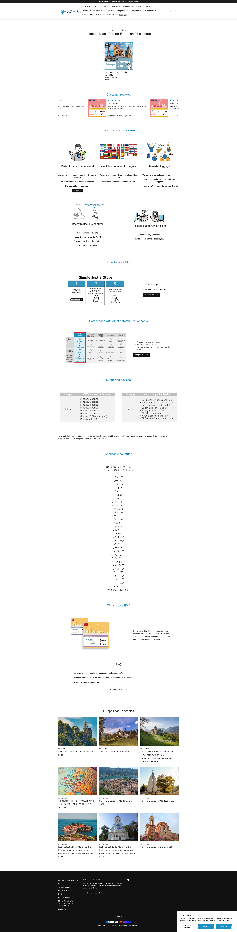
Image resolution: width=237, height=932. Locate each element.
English (117, 917)
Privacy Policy (63, 909)
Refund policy (77, 190)
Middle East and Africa (145, 6)
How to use (111, 11)
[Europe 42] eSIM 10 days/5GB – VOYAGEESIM (71, 116)
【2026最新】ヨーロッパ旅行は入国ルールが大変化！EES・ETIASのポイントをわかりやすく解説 (76, 804)
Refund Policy (63, 890)
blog (156, 11)
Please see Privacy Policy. (219, 920)
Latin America (127, 6)
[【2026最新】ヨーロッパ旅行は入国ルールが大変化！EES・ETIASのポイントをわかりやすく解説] (77, 781)
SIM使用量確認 (121, 15)
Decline (224, 926)
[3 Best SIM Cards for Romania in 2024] (118, 731)
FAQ (127, 11)
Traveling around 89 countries (93, 11)
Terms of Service (64, 887)
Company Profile (64, 897)
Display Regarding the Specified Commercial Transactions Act (66, 903)
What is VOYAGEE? (89, 15)
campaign (121, 11)
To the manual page (151, 295)
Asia (84, 6)
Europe (92, 6)
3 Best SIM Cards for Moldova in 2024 (157, 801)
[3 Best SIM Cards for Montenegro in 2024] (118, 781)
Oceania (115, 6)
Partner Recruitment (106, 15)
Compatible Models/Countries (68, 880)
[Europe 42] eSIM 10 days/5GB (126, 116)
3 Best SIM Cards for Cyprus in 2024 (157, 847)
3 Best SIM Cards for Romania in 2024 (117, 751)
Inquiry (60, 894)
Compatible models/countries (142, 11)
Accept (206, 926)
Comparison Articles (141, 355)
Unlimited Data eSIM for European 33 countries (118, 34)
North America (103, 6)
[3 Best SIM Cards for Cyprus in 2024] (159, 827)
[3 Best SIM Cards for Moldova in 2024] (159, 781)
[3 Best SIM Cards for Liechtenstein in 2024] (77, 731)
